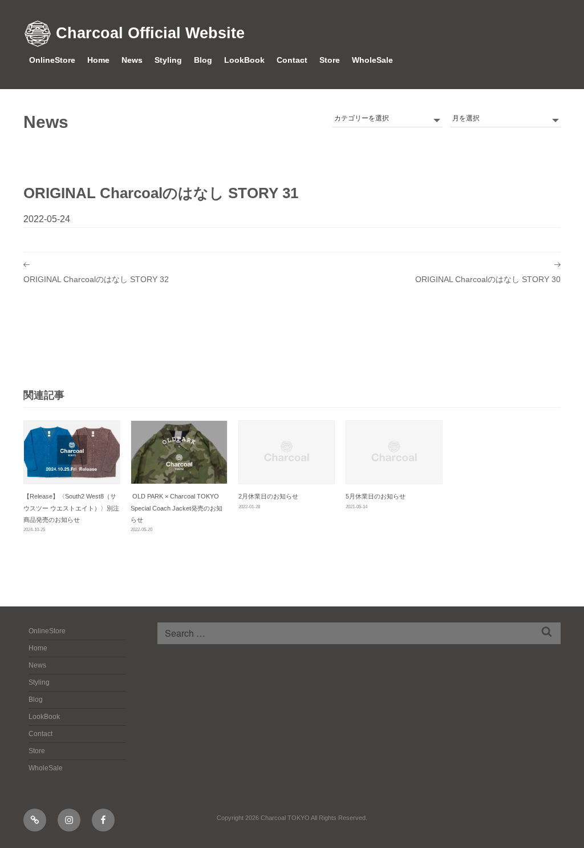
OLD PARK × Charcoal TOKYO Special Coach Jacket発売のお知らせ (176, 508)
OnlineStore (52, 60)
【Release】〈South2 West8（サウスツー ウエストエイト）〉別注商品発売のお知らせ (71, 508)
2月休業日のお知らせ (268, 496)
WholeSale (372, 60)
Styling (168, 60)
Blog (203, 60)
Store (329, 60)
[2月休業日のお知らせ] (286, 452)
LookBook (244, 60)
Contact (292, 60)
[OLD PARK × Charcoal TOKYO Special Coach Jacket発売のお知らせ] (179, 452)
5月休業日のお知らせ (375, 496)
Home (98, 60)
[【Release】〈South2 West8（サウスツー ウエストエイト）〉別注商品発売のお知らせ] (71, 452)
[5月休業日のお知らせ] (394, 452)
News (132, 60)
